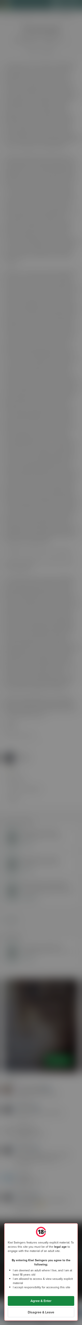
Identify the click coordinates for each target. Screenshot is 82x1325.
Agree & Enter (41, 1300)
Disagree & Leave (41, 1312)
